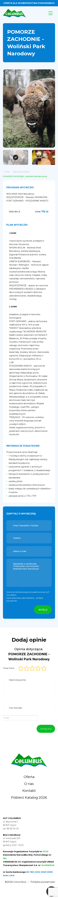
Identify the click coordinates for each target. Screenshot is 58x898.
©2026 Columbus (15, 881)
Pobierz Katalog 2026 (29, 797)
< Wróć (6, 172)
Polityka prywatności (43, 881)
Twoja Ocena (8, 668)
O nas (29, 783)
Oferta (29, 776)
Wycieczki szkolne (21, 172)
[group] (29, 108)
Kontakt (29, 790)
